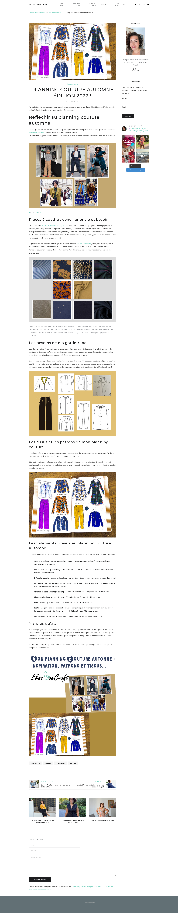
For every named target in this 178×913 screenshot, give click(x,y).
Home (31, 12)
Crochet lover (92, 4)
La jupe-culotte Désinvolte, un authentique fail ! (42, 821)
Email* (124, 107)
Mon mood (117, 4)
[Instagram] (144, 4)
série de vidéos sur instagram (53, 225)
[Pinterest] (139, 4)
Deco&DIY (104, 4)
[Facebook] (135, 4)
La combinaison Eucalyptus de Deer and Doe (72, 821)
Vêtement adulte (54, 12)
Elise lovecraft (39, 4)
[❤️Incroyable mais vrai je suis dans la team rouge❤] (128, 156)
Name (124, 98)
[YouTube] (148, 4)
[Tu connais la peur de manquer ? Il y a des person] (142, 156)
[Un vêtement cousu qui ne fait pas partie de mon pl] (142, 142)
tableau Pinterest (84, 243)
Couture (48, 763)
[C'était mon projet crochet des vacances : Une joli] (128, 142)
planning (73, 763)
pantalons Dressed (36, 132)
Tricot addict (61, 4)
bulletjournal (35, 763)
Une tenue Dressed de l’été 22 (102, 820)
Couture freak (76, 4)
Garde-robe (60, 763)
